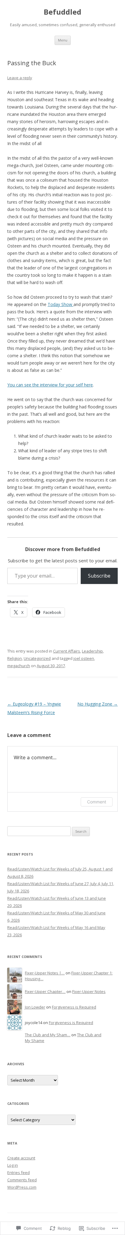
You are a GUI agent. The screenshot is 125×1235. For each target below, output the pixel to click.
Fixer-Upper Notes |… (45, 973)
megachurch (18, 665)
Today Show (60, 304)
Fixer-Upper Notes (89, 991)
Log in (12, 1165)
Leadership (92, 651)
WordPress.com (21, 1187)
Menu (62, 40)
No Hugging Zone (97, 704)
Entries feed (18, 1172)
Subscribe (99, 575)
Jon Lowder (35, 1007)
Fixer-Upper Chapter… (45, 991)
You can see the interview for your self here (50, 385)
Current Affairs (66, 651)
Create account (21, 1158)
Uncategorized (37, 658)
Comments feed (22, 1180)
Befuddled (62, 12)
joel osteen (83, 658)
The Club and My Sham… (47, 1034)
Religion (14, 658)
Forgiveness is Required (74, 1007)
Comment (96, 801)
